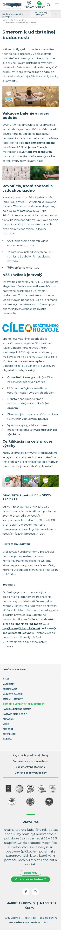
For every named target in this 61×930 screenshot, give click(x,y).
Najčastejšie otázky (15, 714)
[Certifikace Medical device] (19, 789)
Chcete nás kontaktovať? (30, 879)
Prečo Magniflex (18, 20)
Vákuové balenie (13, 694)
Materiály (8, 684)
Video (6, 724)
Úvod (4, 20)
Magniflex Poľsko (21, 903)
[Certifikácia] (31, 789)
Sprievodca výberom (39, 6)
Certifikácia (10, 689)
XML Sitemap (12, 917)
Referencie (9, 734)
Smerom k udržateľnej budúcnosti (20, 23)
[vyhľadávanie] (49, 5)
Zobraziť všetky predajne (40, 13)
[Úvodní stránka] (12, 6)
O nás (6, 679)
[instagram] (35, 891)
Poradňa (8, 719)
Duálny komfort (13, 699)
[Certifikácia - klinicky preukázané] (49, 802)
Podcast (8, 729)
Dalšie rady (30, 872)
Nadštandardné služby (17, 709)
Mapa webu (29, 917)
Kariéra (7, 739)
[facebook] (25, 891)
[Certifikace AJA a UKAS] (8, 789)
